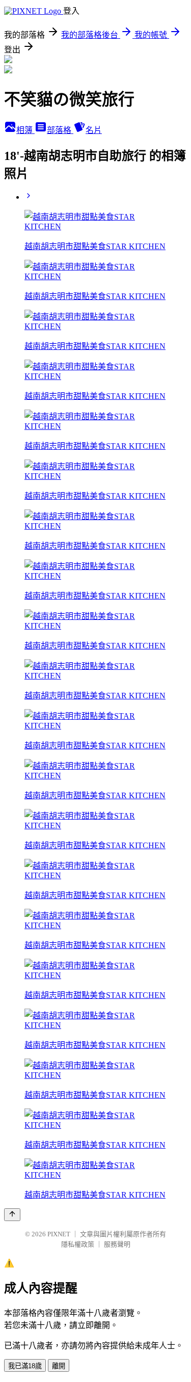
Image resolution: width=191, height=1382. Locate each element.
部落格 (60, 130)
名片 (94, 130)
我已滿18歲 (25, 1366)
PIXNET (58, 1234)
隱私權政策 (77, 1244)
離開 (58, 1366)
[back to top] (12, 1214)
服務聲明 (117, 1244)
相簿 (25, 130)
